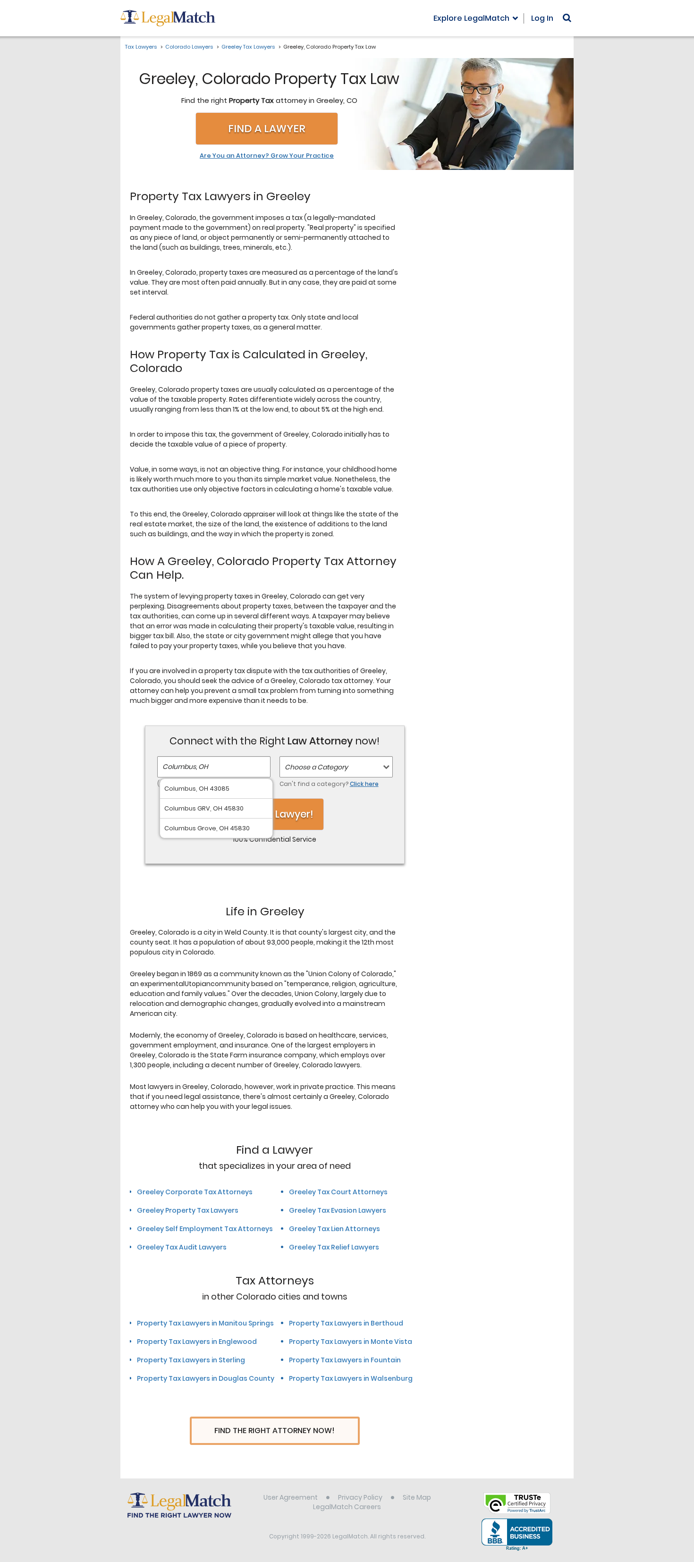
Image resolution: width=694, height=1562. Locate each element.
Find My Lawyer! (274, 814)
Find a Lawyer (266, 128)
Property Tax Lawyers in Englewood (197, 1341)
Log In (542, 18)
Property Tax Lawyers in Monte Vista (350, 1341)
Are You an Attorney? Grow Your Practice (267, 156)
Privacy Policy (360, 1497)
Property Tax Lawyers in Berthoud (346, 1323)
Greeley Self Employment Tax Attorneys (205, 1228)
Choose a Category (316, 767)
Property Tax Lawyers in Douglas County (205, 1378)
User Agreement (290, 1497)
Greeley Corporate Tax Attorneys (195, 1192)
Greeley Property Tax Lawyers (187, 1210)
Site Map (417, 1497)
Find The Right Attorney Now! (274, 1430)
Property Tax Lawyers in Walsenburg (351, 1378)
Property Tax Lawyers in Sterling (191, 1360)
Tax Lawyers (141, 47)
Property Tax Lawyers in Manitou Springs (205, 1323)
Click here (364, 784)
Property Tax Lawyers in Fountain (345, 1360)
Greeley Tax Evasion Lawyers (337, 1210)
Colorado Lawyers (189, 47)
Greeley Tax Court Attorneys (338, 1192)
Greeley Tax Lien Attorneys (334, 1228)
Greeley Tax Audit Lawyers (182, 1247)
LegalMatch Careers (347, 1506)
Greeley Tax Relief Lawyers (334, 1247)
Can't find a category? (329, 784)
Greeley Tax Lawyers (248, 47)
